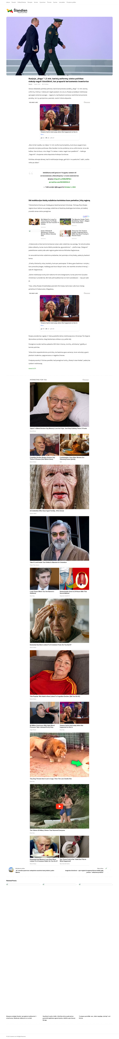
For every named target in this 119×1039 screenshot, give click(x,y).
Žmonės (49, 2)
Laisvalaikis (62, 2)
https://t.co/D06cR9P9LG (62, 179)
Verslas (36, 2)
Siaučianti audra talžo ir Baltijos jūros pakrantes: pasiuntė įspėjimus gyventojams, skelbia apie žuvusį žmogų (59, 1018)
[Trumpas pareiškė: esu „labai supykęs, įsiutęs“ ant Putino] (96, 948)
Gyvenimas (42, 2)
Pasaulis (14, 2)
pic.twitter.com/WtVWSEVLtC (59, 182)
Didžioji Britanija (22, 2)
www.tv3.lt (32, 368)
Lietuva (8, 2)
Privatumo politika (71, 2)
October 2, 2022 (70, 187)
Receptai (30, 2)
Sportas (55, 2)
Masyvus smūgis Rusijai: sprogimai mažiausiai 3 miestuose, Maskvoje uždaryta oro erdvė (21, 1017)
